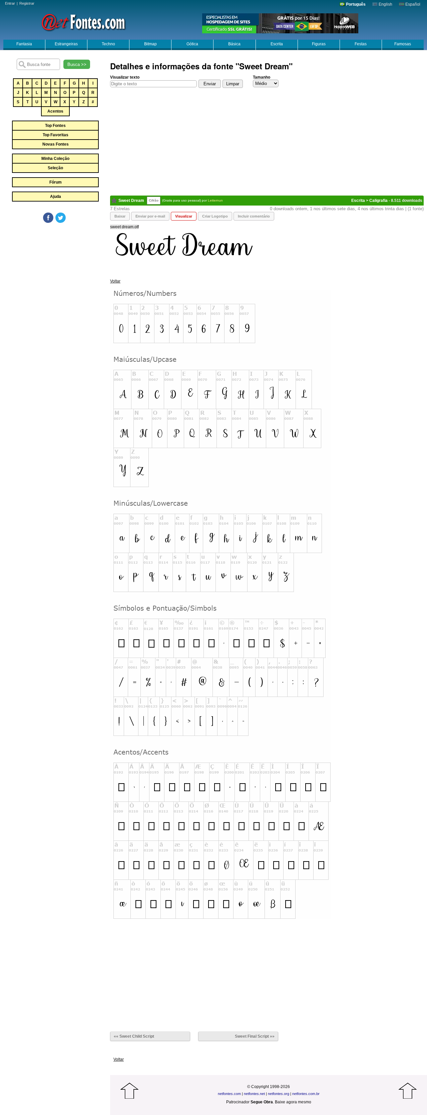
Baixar (119, 216)
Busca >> (76, 64)
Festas (361, 44)
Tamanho (261, 77)
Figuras (319, 44)
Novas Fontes (55, 144)
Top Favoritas (55, 135)
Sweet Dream (131, 200)
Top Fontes (55, 125)
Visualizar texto (124, 77)
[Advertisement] (55, 273)
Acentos (55, 111)
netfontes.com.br (306, 1094)
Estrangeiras (66, 44)
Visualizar (183, 216)
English (385, 4)
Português (355, 4)
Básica (234, 44)
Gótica (192, 44)
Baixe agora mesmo (293, 1102)
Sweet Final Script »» (255, 1036)
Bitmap (150, 44)
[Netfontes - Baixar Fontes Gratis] (83, 22)
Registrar (26, 3)
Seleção (55, 168)
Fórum (55, 182)
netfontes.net (254, 1094)
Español (412, 4)
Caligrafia (378, 200)
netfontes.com (229, 1094)
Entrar (10, 3)
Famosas (402, 44)
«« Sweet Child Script (134, 1036)
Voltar (115, 281)
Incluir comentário (254, 216)
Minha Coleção (55, 158)
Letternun (215, 200)
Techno (108, 44)
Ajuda (55, 196)
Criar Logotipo (215, 216)
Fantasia (24, 44)
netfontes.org (278, 1094)
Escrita (277, 44)
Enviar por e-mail (150, 216)
